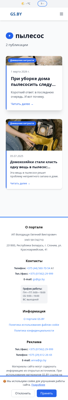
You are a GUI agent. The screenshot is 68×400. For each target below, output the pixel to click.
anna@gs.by (38, 360)
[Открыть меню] (61, 14)
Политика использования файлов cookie (34, 324)
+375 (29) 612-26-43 (40, 355)
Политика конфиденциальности (34, 330)
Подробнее (38, 384)
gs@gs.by (39, 279)
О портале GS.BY (34, 319)
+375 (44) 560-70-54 (38, 268)
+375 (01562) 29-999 (41, 273)
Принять (46, 393)
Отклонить (23, 393)
